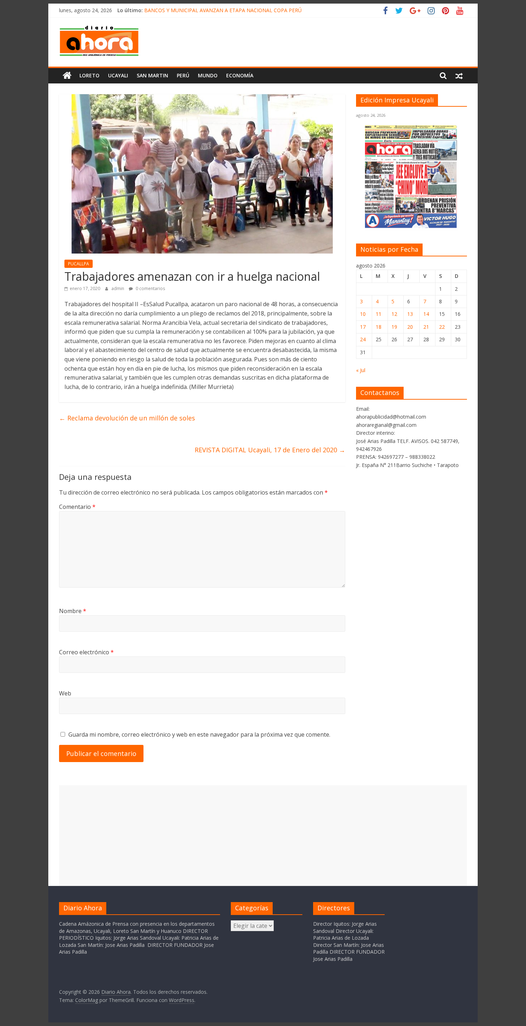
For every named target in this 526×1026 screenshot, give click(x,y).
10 (363, 313)
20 (410, 326)
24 (363, 339)
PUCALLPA (78, 264)
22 (442, 326)
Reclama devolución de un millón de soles (127, 418)
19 (394, 326)
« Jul (360, 370)
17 (363, 326)
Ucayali (118, 75)
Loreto (89, 75)
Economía (239, 75)
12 (394, 313)
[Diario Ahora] (67, 75)
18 (378, 326)
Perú (183, 75)
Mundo (208, 75)
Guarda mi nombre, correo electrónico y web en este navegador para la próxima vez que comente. (199, 734)
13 (410, 313)
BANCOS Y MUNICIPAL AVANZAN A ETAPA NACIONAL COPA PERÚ (223, 10)
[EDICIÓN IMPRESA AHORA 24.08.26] (411, 226)
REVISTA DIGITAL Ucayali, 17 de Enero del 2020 (270, 449)
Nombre (72, 611)
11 (378, 313)
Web (65, 693)
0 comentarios (150, 288)
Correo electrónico (86, 652)
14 (426, 313)
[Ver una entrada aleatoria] (459, 75)
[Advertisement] (263, 835)
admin (118, 288)
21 (426, 326)
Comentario (77, 507)
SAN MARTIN (152, 75)
